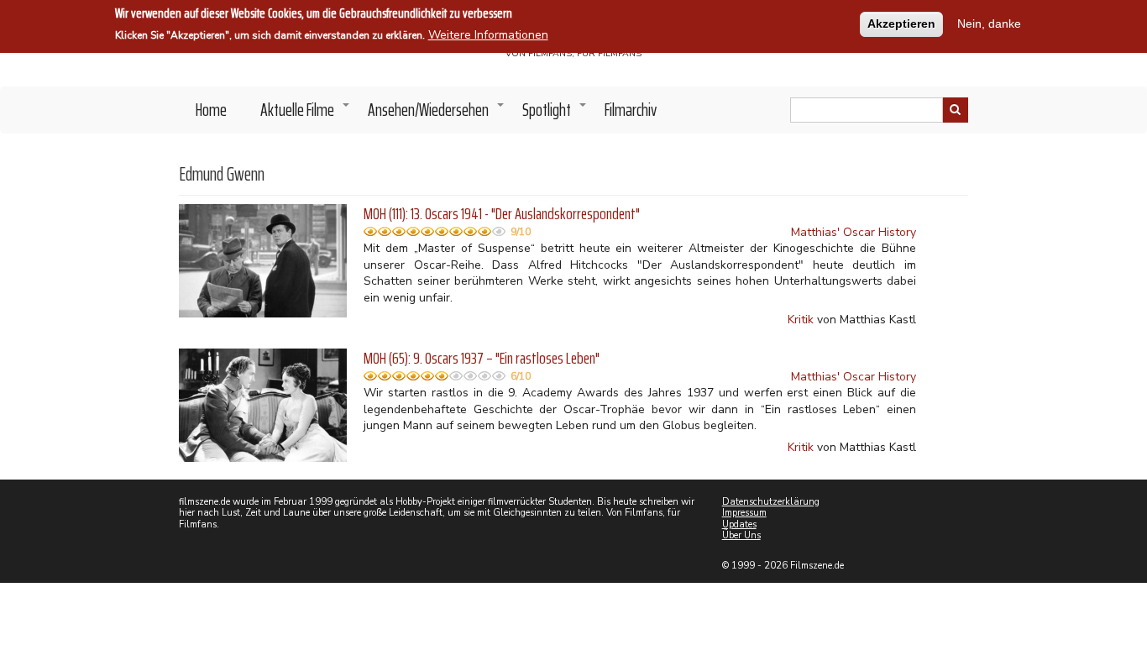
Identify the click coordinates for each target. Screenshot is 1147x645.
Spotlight (555, 114)
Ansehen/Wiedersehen (436, 114)
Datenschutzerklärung (771, 502)
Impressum (744, 512)
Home (211, 109)
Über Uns (741, 535)
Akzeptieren (901, 23)
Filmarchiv (631, 109)
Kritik (801, 320)
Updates (739, 524)
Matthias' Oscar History (853, 232)
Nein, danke (989, 23)
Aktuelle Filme (305, 114)
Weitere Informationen (488, 35)
